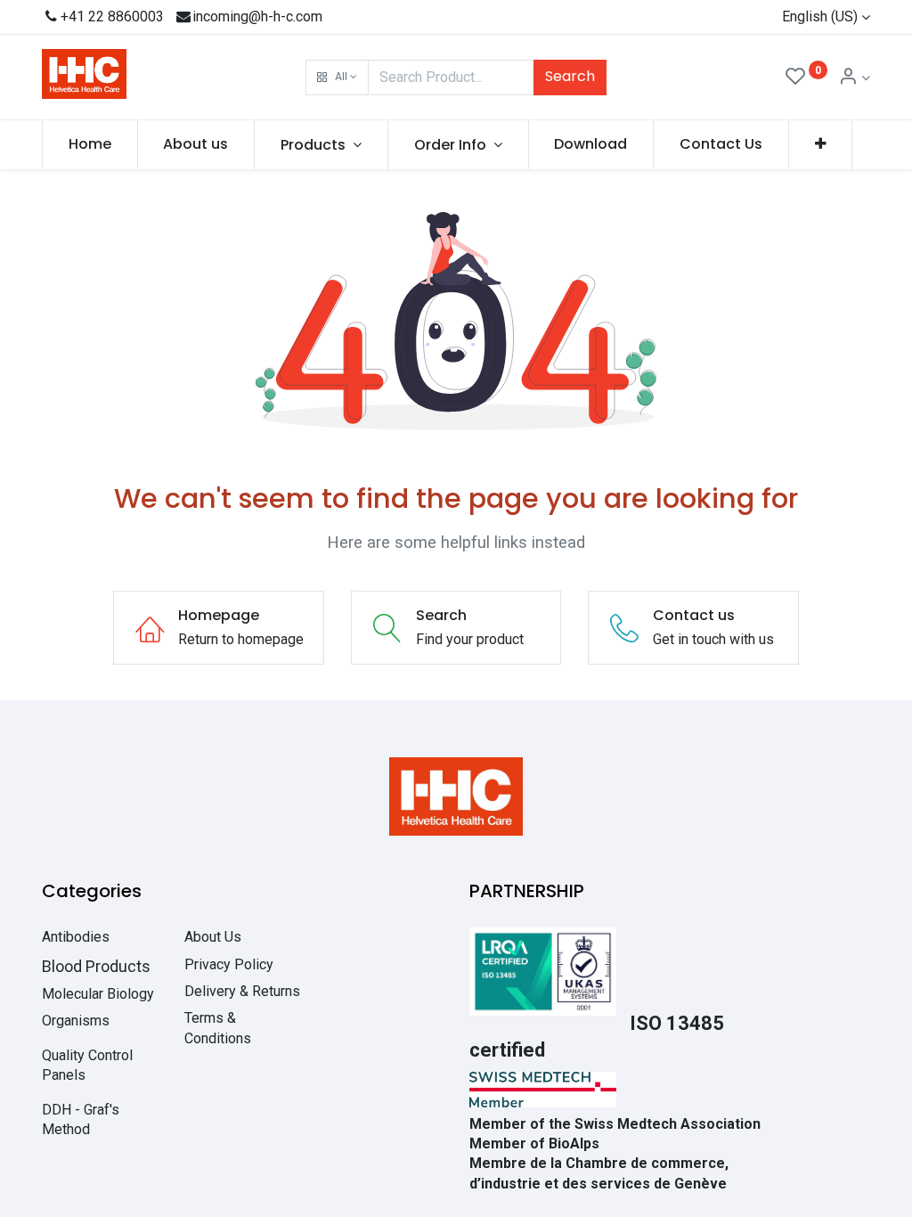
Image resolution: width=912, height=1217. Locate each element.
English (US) (820, 16)
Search (570, 76)
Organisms (76, 1020)
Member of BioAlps (534, 1143)
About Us (212, 936)
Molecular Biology (98, 993)
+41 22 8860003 (112, 16)
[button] (337, 77)
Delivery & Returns (242, 991)
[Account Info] (854, 77)
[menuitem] (90, 144)
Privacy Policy (228, 964)
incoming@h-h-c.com (257, 16)
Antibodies (76, 936)
